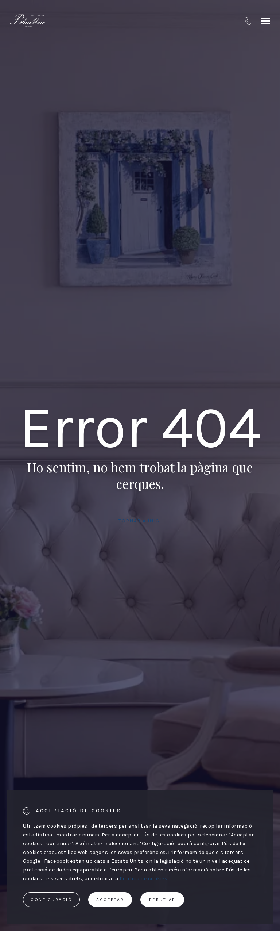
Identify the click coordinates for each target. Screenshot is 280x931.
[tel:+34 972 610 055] (248, 20)
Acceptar (110, 899)
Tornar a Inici (140, 521)
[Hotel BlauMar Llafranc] (27, 20)
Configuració (51, 899)
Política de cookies (144, 879)
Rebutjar (162, 899)
